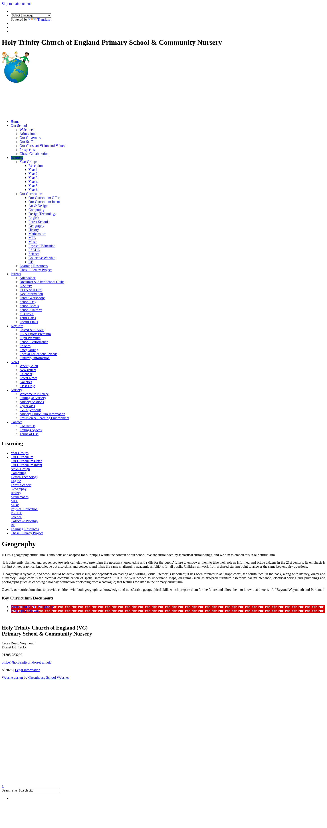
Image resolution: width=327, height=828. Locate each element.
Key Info (17, 326)
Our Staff (26, 142)
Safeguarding (29, 350)
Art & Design (38, 206)
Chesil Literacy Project (36, 270)
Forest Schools (38, 222)
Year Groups (28, 162)
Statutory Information (35, 358)
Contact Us (27, 426)
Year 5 (33, 186)
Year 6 (33, 190)
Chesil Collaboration (34, 154)
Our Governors (30, 138)
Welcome (26, 130)
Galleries (26, 382)
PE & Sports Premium (35, 334)
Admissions (28, 134)
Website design (12, 677)
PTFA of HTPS (31, 290)
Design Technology (42, 214)
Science (33, 254)
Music (32, 242)
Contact (16, 422)
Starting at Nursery (33, 398)
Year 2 (33, 174)
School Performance (34, 342)
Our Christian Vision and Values (42, 146)
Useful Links (29, 322)
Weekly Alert (29, 366)
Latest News (28, 378)
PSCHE (34, 250)
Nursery (16, 390)
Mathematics (37, 234)
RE (30, 262)
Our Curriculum (31, 194)
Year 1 (33, 170)
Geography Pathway (25, 611)
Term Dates (28, 318)
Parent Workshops (32, 298)
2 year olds (27, 406)
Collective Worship (41, 258)
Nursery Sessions (32, 402)
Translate (43, 19)
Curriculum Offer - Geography (32, 607)
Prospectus (27, 150)
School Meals (29, 306)
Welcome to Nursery (34, 394)
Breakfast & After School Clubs (42, 282)
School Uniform (31, 310)
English (33, 218)
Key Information (31, 294)
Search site (9, 790)
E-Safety (26, 286)
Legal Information (27, 670)
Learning (17, 158)
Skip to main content (16, 4)
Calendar (26, 374)
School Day (28, 302)
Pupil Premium (30, 338)
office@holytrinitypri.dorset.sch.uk (26, 662)
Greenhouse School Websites (48, 677)
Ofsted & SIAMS (32, 330)
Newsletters (28, 370)
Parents (16, 274)
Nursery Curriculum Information (42, 414)
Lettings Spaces (31, 430)
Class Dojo (27, 386)
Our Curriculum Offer (43, 198)
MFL (32, 238)
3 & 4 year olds (30, 410)
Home (15, 121)
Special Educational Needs (38, 354)
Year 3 (33, 178)
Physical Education (41, 246)
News (15, 362)
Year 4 (33, 182)
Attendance (28, 278)
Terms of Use (29, 434)
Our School (19, 126)
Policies (25, 346)
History (33, 230)
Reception (35, 166)
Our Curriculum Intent (44, 202)
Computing (36, 210)
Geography (36, 226)
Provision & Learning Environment (44, 418)
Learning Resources (34, 266)
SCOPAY (27, 314)
